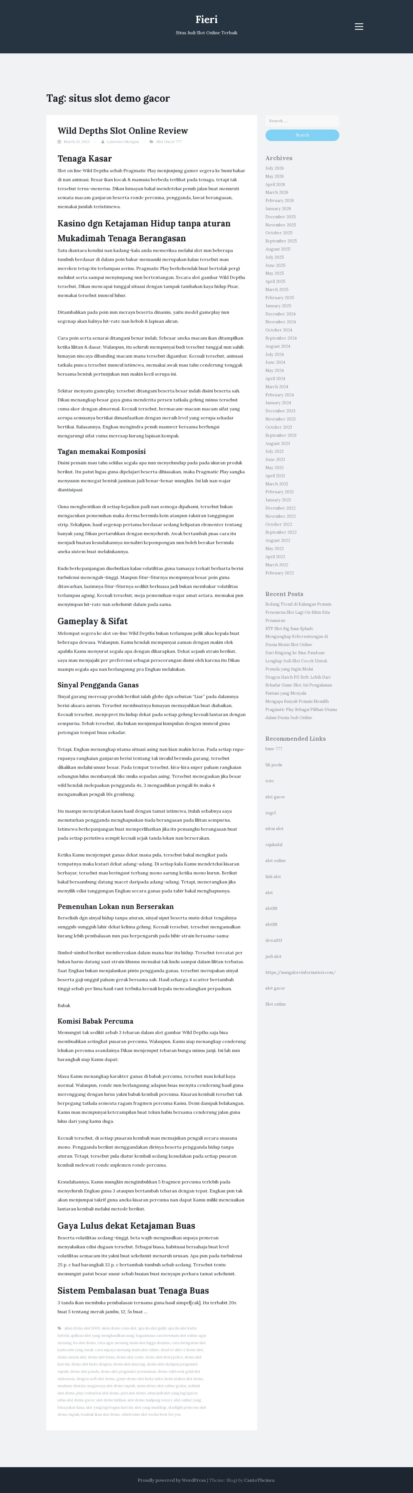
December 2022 (281, 508)
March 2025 (277, 289)
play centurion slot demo (97, 1393)
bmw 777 (274, 748)
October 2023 (279, 427)
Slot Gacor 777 (168, 141)
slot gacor (275, 796)
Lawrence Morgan (123, 141)
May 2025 (275, 273)
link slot (273, 876)
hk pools (274, 764)
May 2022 (275, 548)
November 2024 (281, 321)
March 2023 (277, 484)
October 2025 (279, 232)
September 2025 (281, 241)
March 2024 (277, 386)
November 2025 (281, 225)
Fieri (207, 19)
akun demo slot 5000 (82, 1328)
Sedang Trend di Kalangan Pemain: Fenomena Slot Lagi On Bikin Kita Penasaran (299, 612)
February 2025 (280, 297)
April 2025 (275, 281)
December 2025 (281, 216)
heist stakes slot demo (184, 1378)
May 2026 (275, 176)
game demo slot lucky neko (140, 1378)
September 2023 (281, 435)
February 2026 (280, 200)
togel (271, 812)
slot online (276, 860)
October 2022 (279, 524)
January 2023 (278, 500)
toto (270, 780)
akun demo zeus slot (119, 1328)
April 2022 (275, 556)
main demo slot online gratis (161, 1385)
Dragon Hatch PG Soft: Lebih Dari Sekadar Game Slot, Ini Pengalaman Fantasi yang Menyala (299, 685)
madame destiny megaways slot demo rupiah (96, 1385)
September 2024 (281, 338)
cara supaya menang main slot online (127, 1349)
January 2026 (278, 208)
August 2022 (278, 540)
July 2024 (275, 354)
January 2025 (278, 305)
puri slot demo (133, 1393)
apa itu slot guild (152, 1328)
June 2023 (275, 459)
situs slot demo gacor (76, 1400)
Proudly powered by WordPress (172, 1480)
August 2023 (278, 443)
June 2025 (275, 265)
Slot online (276, 1004)
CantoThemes (259, 1480)
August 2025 (278, 249)
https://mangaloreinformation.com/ (301, 972)
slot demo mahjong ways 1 (150, 1400)
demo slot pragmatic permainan (128, 1371)
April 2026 (275, 184)
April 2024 (275, 378)
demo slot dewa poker (164, 1357)
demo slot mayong (129, 1364)
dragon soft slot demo (95, 1378)
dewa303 (274, 940)
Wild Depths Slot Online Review (123, 130)
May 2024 (275, 370)
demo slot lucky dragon (91, 1364)
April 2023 (275, 475)
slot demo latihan (111, 1400)
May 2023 (274, 467)
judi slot (274, 956)
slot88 (271, 908)
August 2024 (278, 346)
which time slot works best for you (151, 1414)
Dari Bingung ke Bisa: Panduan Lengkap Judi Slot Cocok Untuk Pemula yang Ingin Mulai (296, 661)
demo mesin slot (72, 1357)
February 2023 (280, 491)
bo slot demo (84, 1342)
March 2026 (277, 192)
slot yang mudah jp (151, 1407)
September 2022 (281, 532)
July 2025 (275, 257)
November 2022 (281, 516)
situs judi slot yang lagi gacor (172, 1393)
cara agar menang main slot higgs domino (133, 1342)
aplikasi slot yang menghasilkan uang (102, 1335)
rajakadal (274, 844)
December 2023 (280, 410)
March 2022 (277, 564)
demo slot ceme (130, 1357)
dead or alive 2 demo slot (182, 1349)
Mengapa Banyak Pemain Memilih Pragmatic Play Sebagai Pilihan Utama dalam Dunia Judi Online (301, 709)
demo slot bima (101, 1357)
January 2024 (278, 402)
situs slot (274, 828)
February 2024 (280, 394)
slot (269, 892)
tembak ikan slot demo (100, 1414)
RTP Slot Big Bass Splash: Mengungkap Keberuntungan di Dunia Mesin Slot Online (297, 636)
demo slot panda (84, 1371)
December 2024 (281, 314)
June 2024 (275, 362)
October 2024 (279, 330)
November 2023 (281, 419)
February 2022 (280, 573)
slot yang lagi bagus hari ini (109, 1407)
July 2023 (274, 451)
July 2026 (275, 168)
